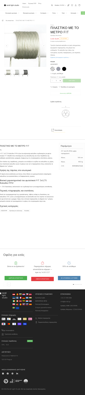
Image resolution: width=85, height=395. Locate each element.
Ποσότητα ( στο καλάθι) (57, 77)
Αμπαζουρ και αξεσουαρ (15, 210)
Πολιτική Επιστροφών (42, 304)
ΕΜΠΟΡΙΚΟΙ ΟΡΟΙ (41, 301)
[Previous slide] (6, 45)
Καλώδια (26, 210)
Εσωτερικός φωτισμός (11, 13)
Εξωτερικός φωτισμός (28, 13)
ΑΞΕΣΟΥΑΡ (4, 210)
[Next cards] (9, 284)
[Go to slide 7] (81, 284)
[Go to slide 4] (77, 284)
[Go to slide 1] (73, 284)
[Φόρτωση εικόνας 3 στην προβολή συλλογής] (25, 72)
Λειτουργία (73, 13)
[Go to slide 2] (74, 284)
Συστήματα (43, 13)
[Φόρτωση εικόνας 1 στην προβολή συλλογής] (17, 72)
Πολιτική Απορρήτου (41, 310)
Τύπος (54, 13)
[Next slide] (43, 45)
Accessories (10, 20)
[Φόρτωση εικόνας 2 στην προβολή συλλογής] (8, 72)
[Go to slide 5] (78, 284)
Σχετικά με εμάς (40, 298)
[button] (52, 5)
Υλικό (63, 13)
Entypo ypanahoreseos (43, 307)
